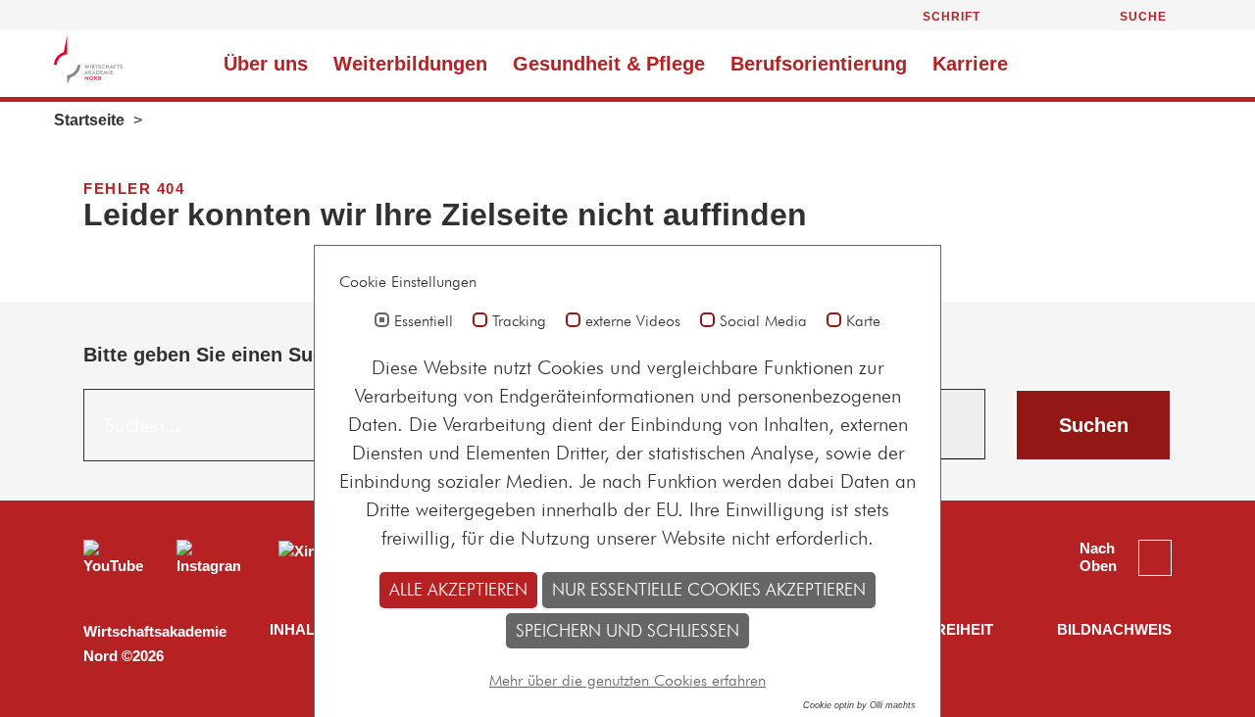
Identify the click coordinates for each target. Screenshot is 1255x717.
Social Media (763, 321)
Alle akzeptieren (458, 589)
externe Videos (632, 321)
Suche (1143, 17)
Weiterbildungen (410, 63)
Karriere (973, 63)
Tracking (519, 321)
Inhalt (296, 629)
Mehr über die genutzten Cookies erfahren (627, 680)
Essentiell (423, 321)
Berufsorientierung (818, 63)
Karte (863, 321)
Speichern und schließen (627, 630)
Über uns (266, 63)
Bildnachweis (1114, 629)
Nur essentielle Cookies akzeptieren (709, 589)
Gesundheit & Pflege (609, 63)
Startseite (89, 120)
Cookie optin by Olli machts (859, 705)
